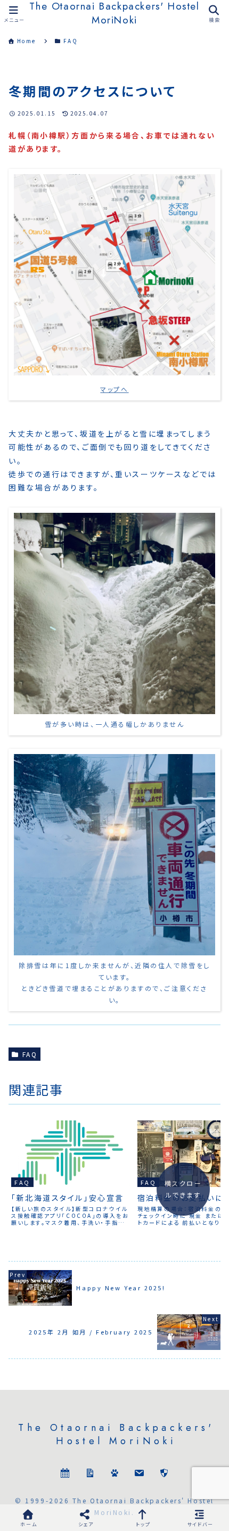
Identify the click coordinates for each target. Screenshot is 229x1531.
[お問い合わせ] (139, 1474)
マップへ (114, 389)
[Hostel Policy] (164, 1474)
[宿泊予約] (65, 1474)
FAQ (30, 1054)
